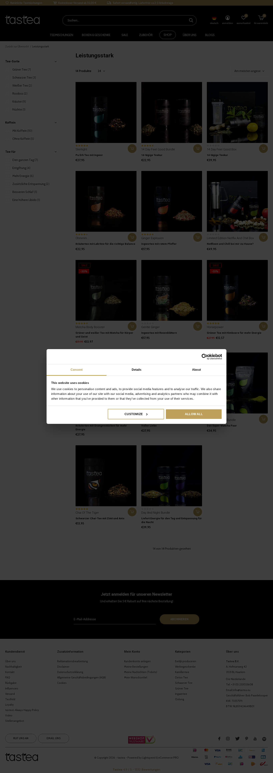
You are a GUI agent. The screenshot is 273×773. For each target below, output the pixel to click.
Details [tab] (136, 369)
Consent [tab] (77, 369)
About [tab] (196, 369)
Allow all (194, 414)
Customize (134, 414)
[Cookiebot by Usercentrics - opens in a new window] (204, 357)
